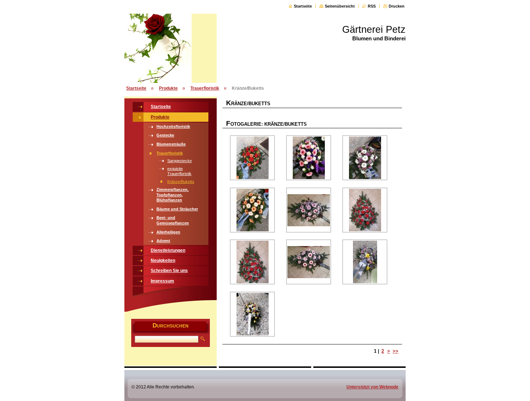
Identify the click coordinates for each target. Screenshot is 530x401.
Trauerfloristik (204, 88)
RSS (372, 6)
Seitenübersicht (340, 6)
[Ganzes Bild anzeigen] (252, 157)
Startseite (303, 6)
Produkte (168, 88)
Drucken (397, 6)
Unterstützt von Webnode (372, 387)
